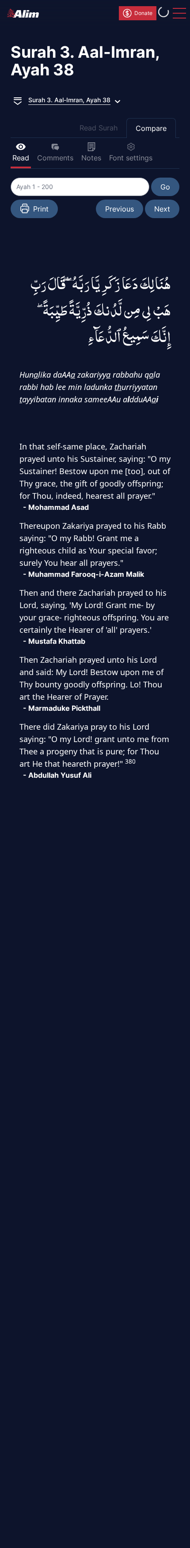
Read (20, 157)
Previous (119, 208)
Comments (55, 157)
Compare (151, 128)
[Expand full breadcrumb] (18, 100)
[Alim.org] (25, 13)
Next (162, 208)
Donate (143, 13)
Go (165, 186)
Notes (91, 157)
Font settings (130, 157)
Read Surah (99, 127)
